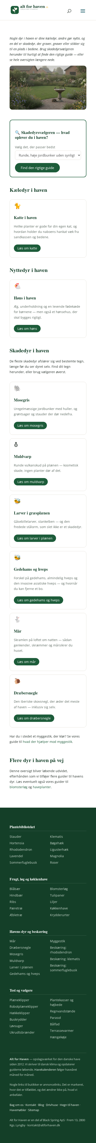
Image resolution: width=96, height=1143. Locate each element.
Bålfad (55, 1024)
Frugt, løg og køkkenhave (29, 879)
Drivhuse (52, 1105)
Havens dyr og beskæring (29, 931)
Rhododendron (21, 849)
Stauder (15, 836)
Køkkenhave (59, 908)
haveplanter (42, 787)
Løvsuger (16, 1026)
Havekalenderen (45, 1070)
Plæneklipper (19, 1000)
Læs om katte (27, 248)
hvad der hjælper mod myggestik (47, 742)
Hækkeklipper (20, 1013)
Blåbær (15, 889)
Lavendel (16, 856)
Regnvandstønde (62, 1011)
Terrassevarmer (62, 1030)
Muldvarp (17, 961)
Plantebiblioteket (22, 826)
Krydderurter (60, 915)
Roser (54, 862)
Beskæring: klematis (65, 959)
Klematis (56, 836)
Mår (13, 941)
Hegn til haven (69, 1105)
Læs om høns (27, 328)
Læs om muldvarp (30, 482)
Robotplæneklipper (24, 1006)
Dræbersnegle (20, 947)
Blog (41, 1105)
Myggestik (57, 941)
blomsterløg (18, 787)
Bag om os (16, 1105)
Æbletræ (16, 915)
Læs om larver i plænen (34, 538)
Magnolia (57, 856)
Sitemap (33, 1110)
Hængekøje (58, 1037)
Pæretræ (16, 908)
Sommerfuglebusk (23, 862)
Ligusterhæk (59, 849)
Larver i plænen (21, 967)
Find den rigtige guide (37, 167)
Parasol (55, 1018)
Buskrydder (18, 1019)
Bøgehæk (57, 843)
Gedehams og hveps (25, 974)
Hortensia (17, 843)
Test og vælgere (21, 990)
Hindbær (16, 895)
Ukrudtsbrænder (22, 1032)
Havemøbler (18, 1110)
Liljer (53, 902)
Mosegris (16, 954)
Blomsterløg (59, 889)
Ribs (13, 902)
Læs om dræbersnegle (34, 718)
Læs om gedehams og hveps (38, 600)
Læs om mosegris (30, 425)
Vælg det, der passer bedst (35, 147)
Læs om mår (26, 662)
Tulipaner (57, 895)
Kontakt (30, 1105)
